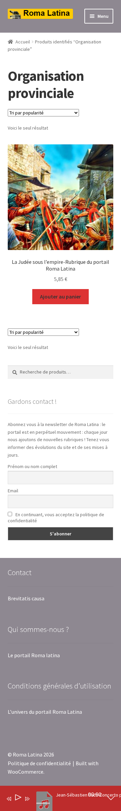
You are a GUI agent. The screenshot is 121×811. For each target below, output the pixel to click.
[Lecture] (17, 799)
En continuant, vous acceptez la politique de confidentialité (56, 518)
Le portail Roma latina (34, 655)
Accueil (22, 42)
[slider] (43, 803)
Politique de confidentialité (39, 763)
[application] (55, 800)
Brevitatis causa (26, 598)
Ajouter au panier (60, 296)
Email (13, 491)
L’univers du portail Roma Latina (45, 711)
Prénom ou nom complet (32, 466)
